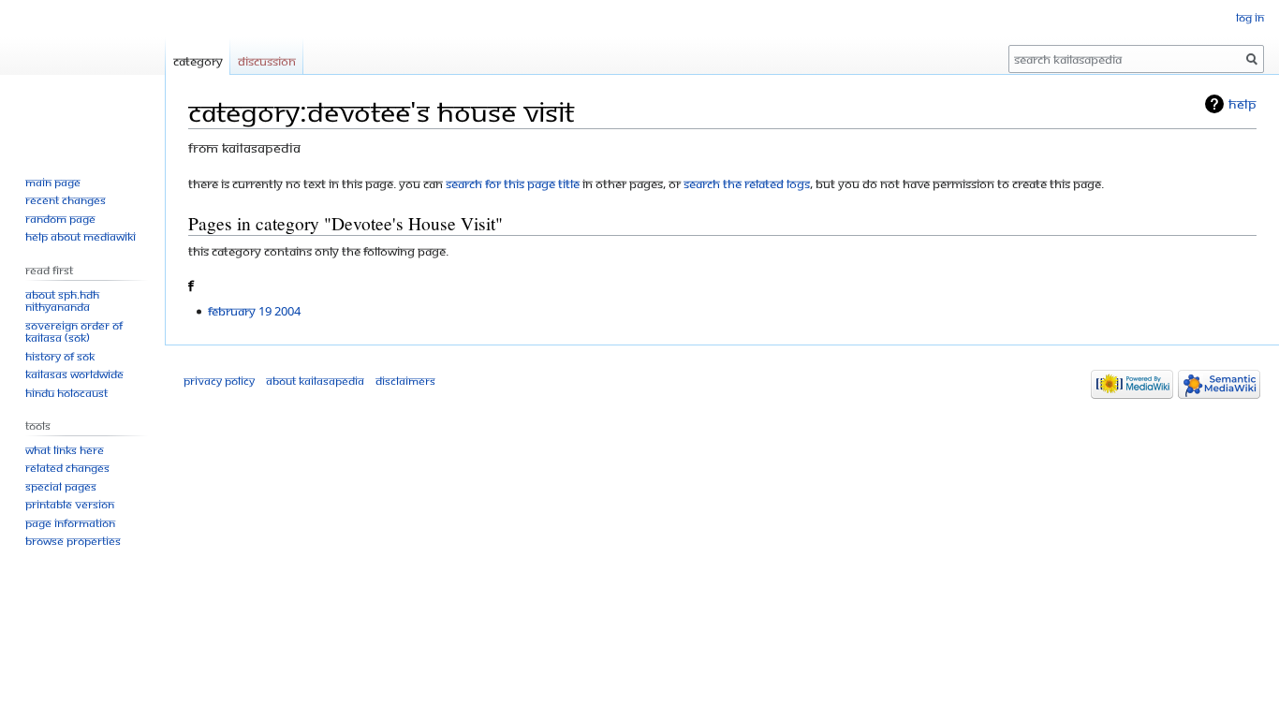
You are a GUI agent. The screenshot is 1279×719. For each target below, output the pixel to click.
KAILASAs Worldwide (74, 374)
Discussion (267, 60)
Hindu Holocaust (66, 393)
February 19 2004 (254, 310)
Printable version (69, 504)
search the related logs (747, 183)
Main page (53, 182)
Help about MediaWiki (80, 236)
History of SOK (60, 356)
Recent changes (65, 200)
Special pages (60, 486)
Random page (60, 219)
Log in (1250, 17)
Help (1242, 103)
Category (198, 60)
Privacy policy (219, 381)
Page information (70, 523)
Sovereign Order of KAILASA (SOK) (74, 331)
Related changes (67, 468)
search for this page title (513, 183)
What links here (64, 450)
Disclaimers (405, 381)
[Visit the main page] (82, 75)
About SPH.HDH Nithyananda (62, 300)
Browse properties (73, 541)
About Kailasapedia (315, 381)
